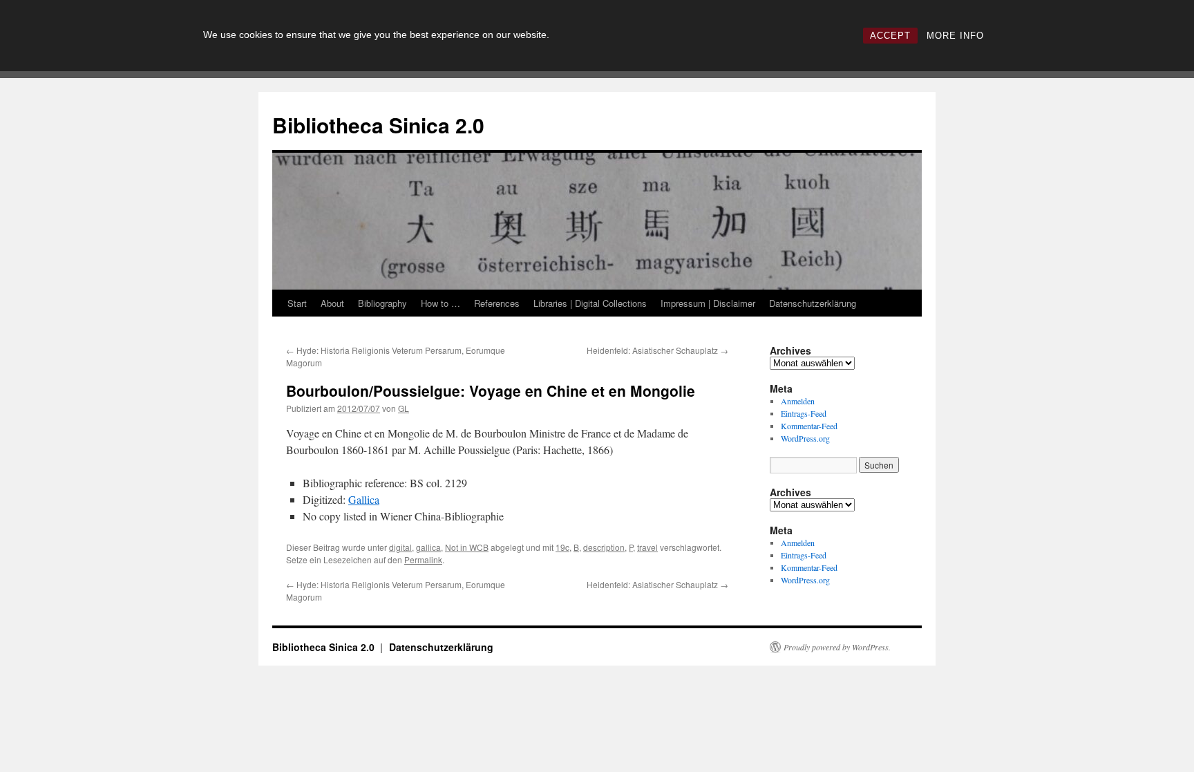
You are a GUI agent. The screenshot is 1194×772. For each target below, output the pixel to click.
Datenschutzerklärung (812, 303)
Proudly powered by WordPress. (837, 646)
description (604, 547)
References (497, 303)
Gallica (363, 499)
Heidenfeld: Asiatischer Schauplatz (657, 350)
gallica (428, 547)
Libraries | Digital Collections (590, 303)
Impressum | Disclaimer (708, 303)
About (332, 303)
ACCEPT (890, 35)
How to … (440, 303)
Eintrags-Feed (803, 413)
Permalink (423, 559)
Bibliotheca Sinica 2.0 (378, 125)
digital (400, 547)
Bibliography (382, 303)
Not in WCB (467, 547)
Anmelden (798, 400)
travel (647, 547)
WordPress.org (805, 438)
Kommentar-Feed (809, 425)
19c (562, 547)
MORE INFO (955, 35)
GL (403, 408)
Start (297, 303)
